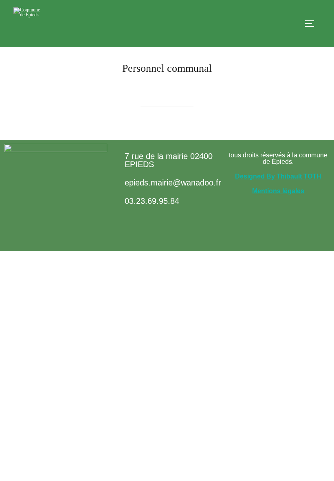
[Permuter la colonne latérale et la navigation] (312, 24)
